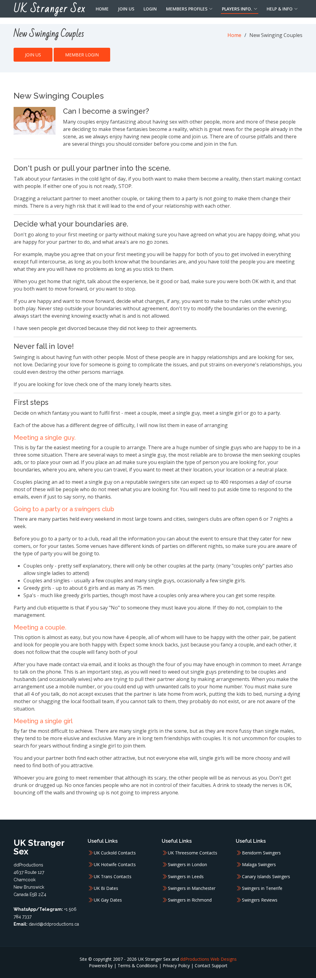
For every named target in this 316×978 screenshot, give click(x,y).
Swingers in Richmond (190, 900)
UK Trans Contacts (112, 876)
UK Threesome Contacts (192, 853)
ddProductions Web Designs (208, 959)
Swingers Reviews (259, 900)
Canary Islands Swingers (266, 876)
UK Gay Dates (108, 900)
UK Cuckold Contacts (115, 853)
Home (102, 9)
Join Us (126, 9)
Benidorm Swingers (261, 853)
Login (150, 9)
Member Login (82, 55)
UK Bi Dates (106, 888)
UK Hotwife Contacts (115, 864)
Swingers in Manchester (191, 888)
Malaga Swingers (259, 864)
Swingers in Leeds (186, 876)
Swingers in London (187, 864)
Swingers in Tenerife (262, 888)
